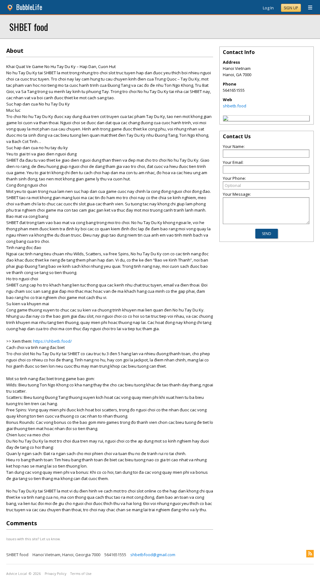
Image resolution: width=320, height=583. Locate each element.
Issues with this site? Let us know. (33, 538)
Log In (268, 8)
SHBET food (28, 26)
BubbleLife (29, 7)
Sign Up (291, 8)
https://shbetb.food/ (52, 341)
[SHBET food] (225, 119)
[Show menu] (308, 8)
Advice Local (16, 573)
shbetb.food (234, 106)
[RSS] (310, 553)
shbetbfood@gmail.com (152, 554)
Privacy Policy (55, 573)
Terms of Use (81, 573)
